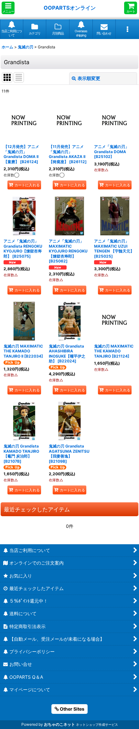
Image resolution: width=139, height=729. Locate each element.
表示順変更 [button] (89, 78)
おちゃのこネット (59, 724)
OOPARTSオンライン (70, 8)
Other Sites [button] (71, 709)
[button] (8, 8)
